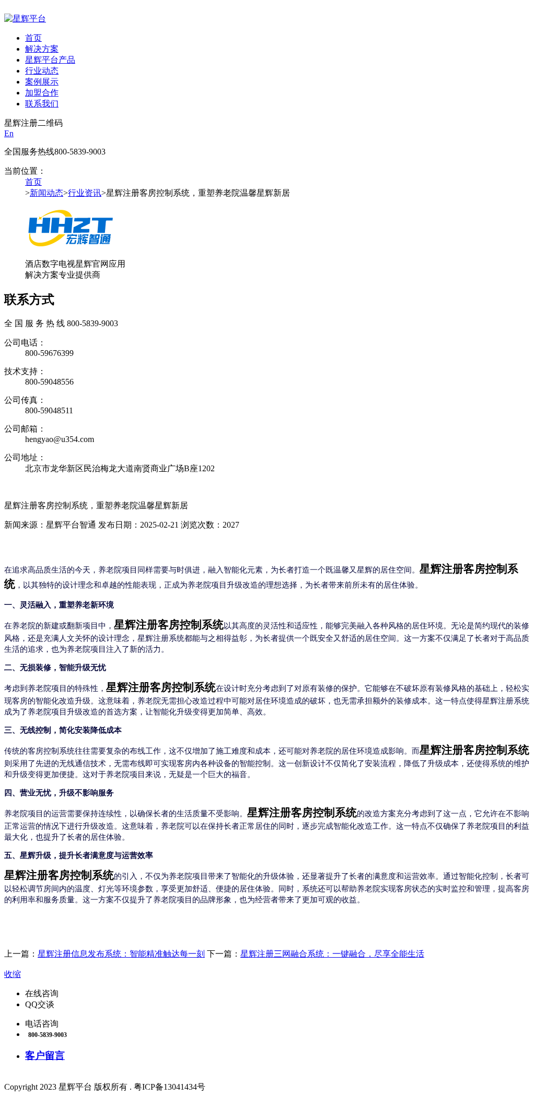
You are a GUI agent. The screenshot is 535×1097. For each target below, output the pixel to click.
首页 (33, 37)
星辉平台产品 (50, 59)
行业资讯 (84, 192)
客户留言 (45, 1055)
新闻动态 (46, 192)
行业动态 (42, 70)
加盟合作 (42, 92)
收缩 (12, 974)
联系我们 (42, 103)
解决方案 (42, 48)
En (9, 133)
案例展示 (42, 81)
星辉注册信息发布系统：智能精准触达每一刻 (121, 953)
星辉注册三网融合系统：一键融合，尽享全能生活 (332, 953)
